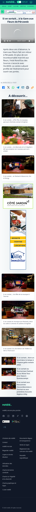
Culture (15, 6)
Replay (4, 6)
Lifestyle (23, 6)
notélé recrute (7, 446)
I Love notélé (6, 490)
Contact (5, 442)
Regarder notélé (7, 450)
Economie (30, 6)
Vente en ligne (24, 445)
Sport (10, 6)
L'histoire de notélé (8, 438)
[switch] (19, 2)
